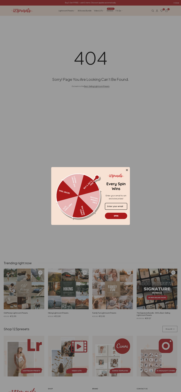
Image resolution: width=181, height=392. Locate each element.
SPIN (116, 215)
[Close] (127, 170)
